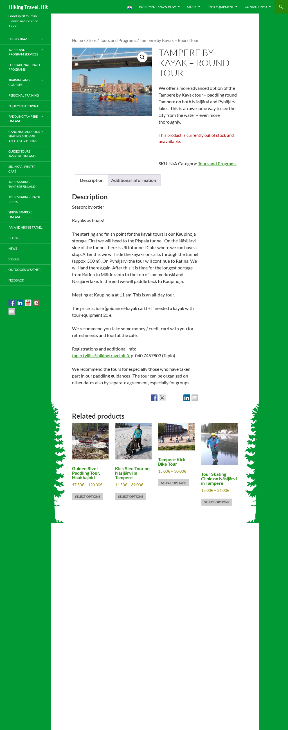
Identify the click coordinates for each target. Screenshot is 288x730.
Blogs (13, 238)
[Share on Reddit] (170, 397)
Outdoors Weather (24, 269)
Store (191, 6)
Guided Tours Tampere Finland (21, 153)
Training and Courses (19, 82)
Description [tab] (92, 180)
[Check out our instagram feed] (36, 303)
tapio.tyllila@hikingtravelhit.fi (100, 355)
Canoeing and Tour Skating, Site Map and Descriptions (24, 136)
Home (77, 40)
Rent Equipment (220, 6)
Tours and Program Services (23, 52)
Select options (87, 496)
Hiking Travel (19, 39)
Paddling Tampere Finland (23, 119)
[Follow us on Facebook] (11, 303)
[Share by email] (195, 397)
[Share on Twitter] (162, 397)
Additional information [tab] (133, 180)
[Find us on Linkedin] (20, 303)
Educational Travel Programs (24, 67)
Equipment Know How (157, 6)
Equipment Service (23, 106)
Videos (13, 259)
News (12, 248)
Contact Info (256, 6)
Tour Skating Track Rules (24, 199)
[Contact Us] (11, 311)
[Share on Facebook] (154, 397)
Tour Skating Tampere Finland (21, 184)
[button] (142, 57)
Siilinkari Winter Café (21, 169)
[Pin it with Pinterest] (178, 397)
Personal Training (23, 95)
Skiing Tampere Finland (20, 214)
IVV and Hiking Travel (25, 227)
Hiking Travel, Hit (28, 7)
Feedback (16, 280)
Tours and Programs (118, 40)
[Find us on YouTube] (28, 303)
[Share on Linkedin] (186, 397)
